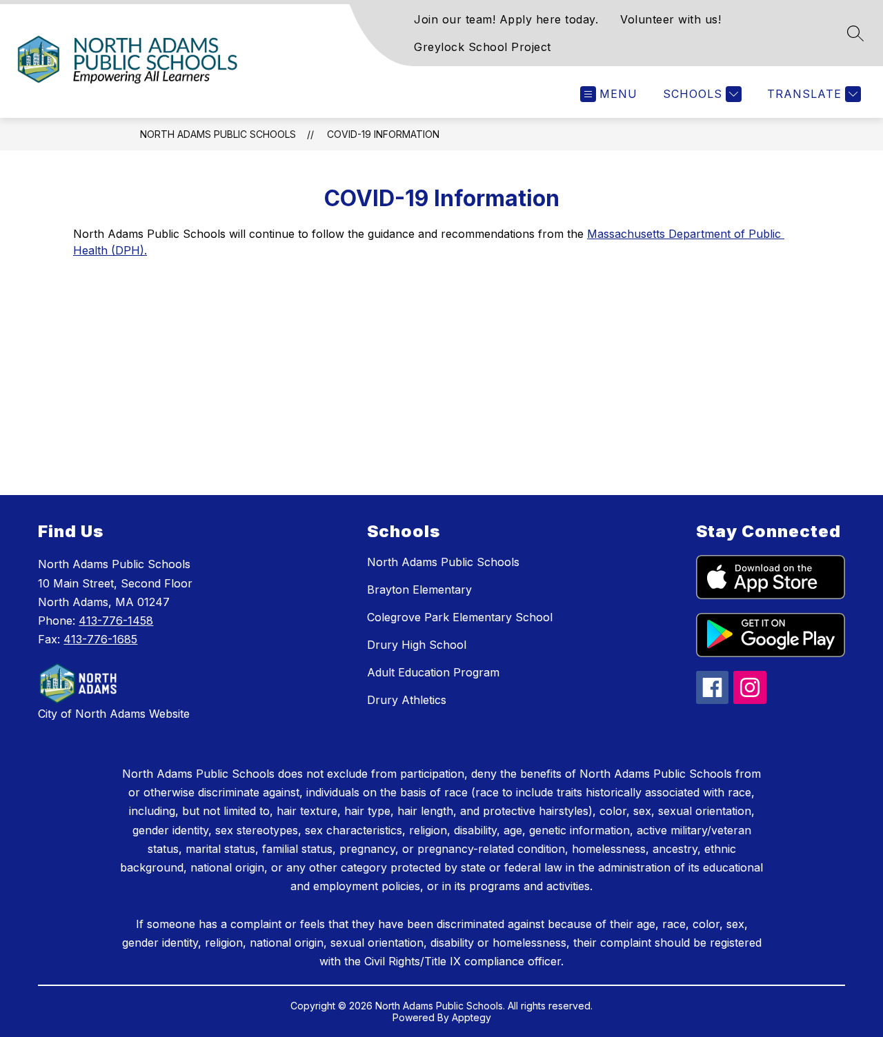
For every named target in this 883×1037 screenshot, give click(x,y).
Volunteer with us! (670, 19)
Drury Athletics (406, 700)
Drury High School (416, 645)
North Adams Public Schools (218, 134)
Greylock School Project (482, 47)
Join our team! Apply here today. (506, 19)
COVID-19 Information (383, 134)
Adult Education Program (433, 672)
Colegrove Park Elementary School (460, 617)
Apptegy (471, 1017)
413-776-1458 (116, 620)
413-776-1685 (100, 639)
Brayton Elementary (419, 589)
